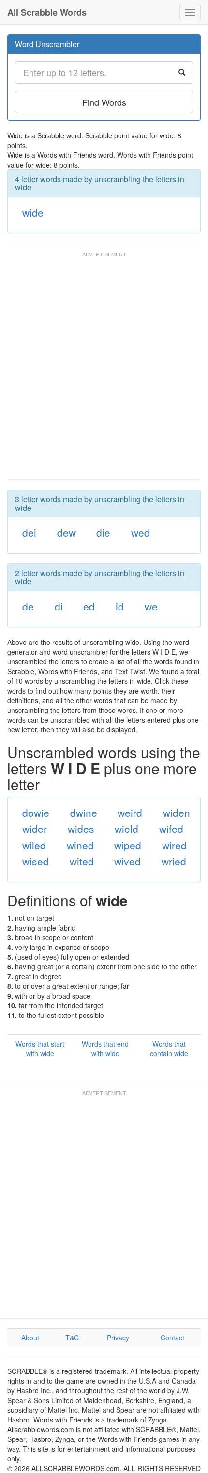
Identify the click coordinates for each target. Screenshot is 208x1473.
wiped (127, 845)
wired (174, 845)
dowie (35, 812)
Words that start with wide (39, 1048)
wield (126, 828)
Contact (172, 1337)
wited (82, 861)
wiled (34, 845)
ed (89, 606)
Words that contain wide (169, 1048)
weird (130, 812)
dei (29, 532)
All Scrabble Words (47, 12)
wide (33, 212)
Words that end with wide (105, 1048)
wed (140, 532)
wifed (171, 828)
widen (176, 812)
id (120, 606)
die (103, 532)
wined (80, 845)
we (151, 606)
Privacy (118, 1337)
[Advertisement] (104, 370)
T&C (72, 1337)
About (30, 1337)
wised (35, 861)
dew (66, 532)
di (59, 606)
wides (81, 828)
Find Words (104, 102)
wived (127, 861)
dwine (83, 812)
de (28, 606)
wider (34, 828)
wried (174, 861)
